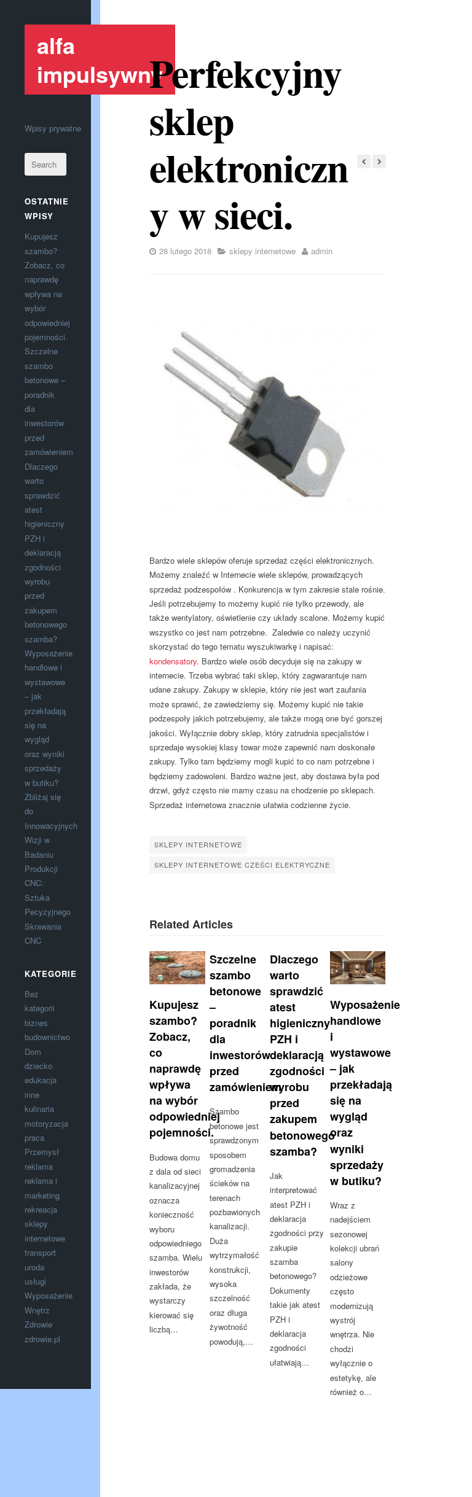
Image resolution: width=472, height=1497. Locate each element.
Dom (33, 1051)
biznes (36, 1022)
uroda (34, 1267)
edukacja (41, 1080)
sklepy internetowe (262, 251)
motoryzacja (46, 1123)
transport (40, 1252)
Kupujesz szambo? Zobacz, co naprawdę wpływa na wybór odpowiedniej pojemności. (184, 1069)
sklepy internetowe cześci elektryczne (242, 864)
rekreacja (41, 1209)
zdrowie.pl (42, 1339)
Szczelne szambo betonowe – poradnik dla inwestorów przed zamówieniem (245, 1023)
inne (32, 1094)
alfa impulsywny (100, 59)
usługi (35, 1281)
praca (34, 1137)
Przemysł (42, 1151)
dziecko (38, 1065)
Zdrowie (38, 1324)
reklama (39, 1166)
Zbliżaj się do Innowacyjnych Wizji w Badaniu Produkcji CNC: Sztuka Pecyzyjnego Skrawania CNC (51, 868)
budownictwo (47, 1037)
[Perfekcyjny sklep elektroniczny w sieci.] (267, 417)
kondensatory (173, 661)
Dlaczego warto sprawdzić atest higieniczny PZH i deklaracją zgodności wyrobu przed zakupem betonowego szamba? (46, 553)
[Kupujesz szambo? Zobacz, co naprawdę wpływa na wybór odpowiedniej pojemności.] (177, 967)
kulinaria (39, 1108)
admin (321, 251)
